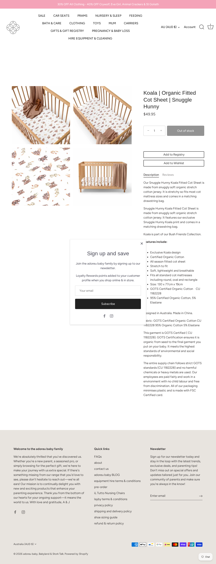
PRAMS (82, 16)
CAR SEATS (61, 16)
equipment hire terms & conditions (117, 481)
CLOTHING (77, 23)
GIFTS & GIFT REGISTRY (67, 31)
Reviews (168, 175)
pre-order (100, 487)
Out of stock (185, 131)
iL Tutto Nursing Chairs (109, 493)
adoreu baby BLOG (107, 475)
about (98, 463)
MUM (112, 23)
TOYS (97, 23)
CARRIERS (131, 23)
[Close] (141, 243)
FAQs (98, 457)
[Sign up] (200, 496)
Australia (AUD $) (24, 544)
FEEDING (135, 16)
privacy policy (103, 505)
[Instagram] (111, 316)
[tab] (152, 175)
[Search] (201, 27)
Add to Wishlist (174, 163)
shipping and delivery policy (113, 511)
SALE (41, 16)
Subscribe (108, 304)
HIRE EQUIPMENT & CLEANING (90, 38)
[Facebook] (104, 316)
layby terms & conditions (110, 499)
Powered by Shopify (76, 553)
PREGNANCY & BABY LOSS (111, 31)
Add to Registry (173, 154)
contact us (101, 469)
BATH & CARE (51, 23)
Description (151, 175)
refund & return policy (109, 523)
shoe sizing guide (105, 517)
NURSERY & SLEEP (108, 16)
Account (190, 27)
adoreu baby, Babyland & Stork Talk (43, 553)
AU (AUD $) (169, 27)
